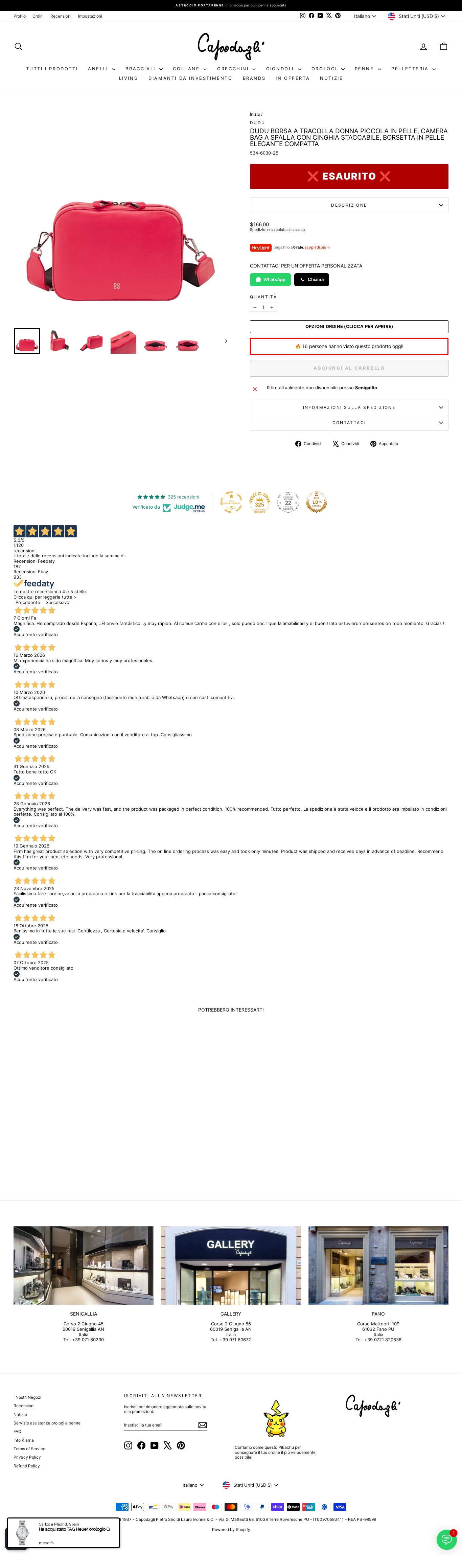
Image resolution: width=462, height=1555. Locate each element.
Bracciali (141, 68)
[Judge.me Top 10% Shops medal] (316, 502)
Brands (254, 78)
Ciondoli (281, 68)
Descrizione (349, 205)
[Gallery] (231, 1265)
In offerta (293, 78)
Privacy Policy (27, 1457)
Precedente (28, 602)
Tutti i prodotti (52, 68)
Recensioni (60, 16)
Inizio (255, 114)
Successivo (57, 602)
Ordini (38, 16)
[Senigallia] (84, 1265)
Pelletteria (411, 68)
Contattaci (349, 422)
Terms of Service (29, 1448)
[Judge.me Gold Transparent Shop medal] (231, 502)
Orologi (325, 68)
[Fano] (378, 1265)
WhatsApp (274, 279)
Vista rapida (65, 1125)
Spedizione (260, 229)
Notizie (331, 78)
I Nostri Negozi (27, 1397)
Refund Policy (27, 1465)
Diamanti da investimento (190, 78)
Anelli (99, 68)
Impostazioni (90, 16)
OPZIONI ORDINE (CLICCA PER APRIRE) (349, 326)
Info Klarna (24, 1440)
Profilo (20, 16)
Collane (187, 68)
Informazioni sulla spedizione (349, 407)
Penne (365, 68)
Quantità (263, 297)
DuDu (257, 122)
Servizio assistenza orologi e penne (47, 1422)
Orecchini (234, 68)
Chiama (316, 279)
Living (129, 78)
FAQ (17, 1431)
